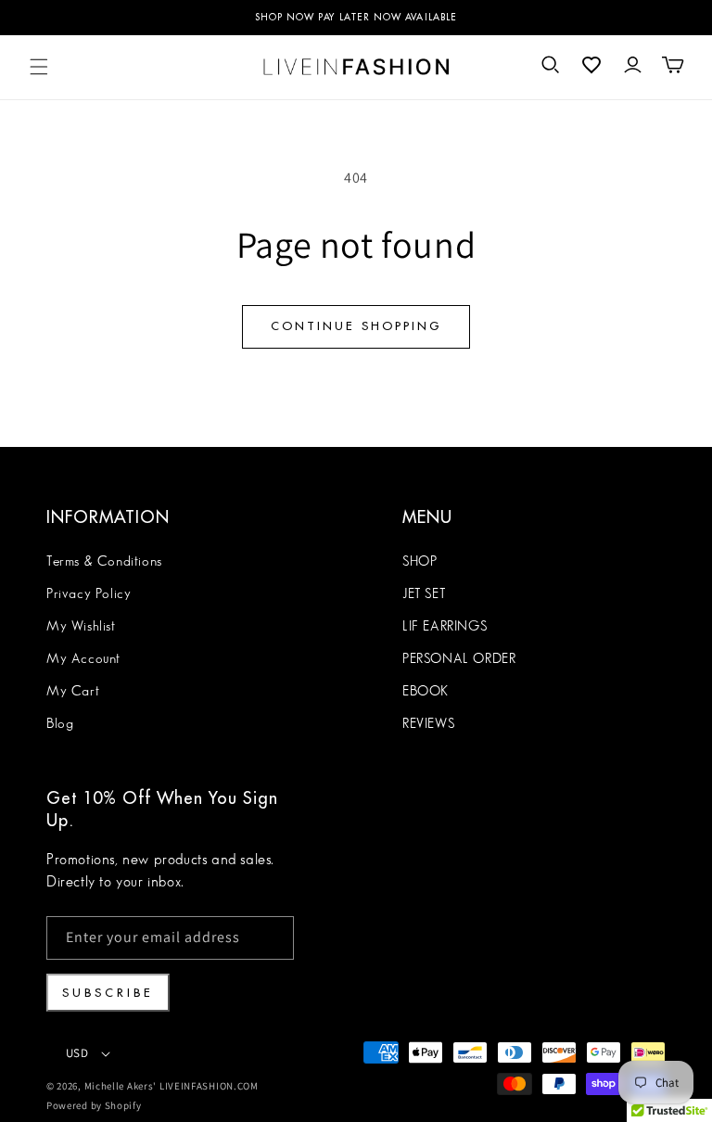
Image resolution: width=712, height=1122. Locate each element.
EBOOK (425, 691)
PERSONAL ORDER (458, 659)
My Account (83, 659)
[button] (39, 66)
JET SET (423, 594)
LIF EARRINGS (444, 626)
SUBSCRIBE (108, 992)
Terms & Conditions (104, 561)
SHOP (419, 561)
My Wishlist (81, 626)
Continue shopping (356, 325)
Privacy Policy (88, 594)
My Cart (72, 691)
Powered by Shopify (94, 1105)
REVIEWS (428, 724)
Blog (59, 724)
